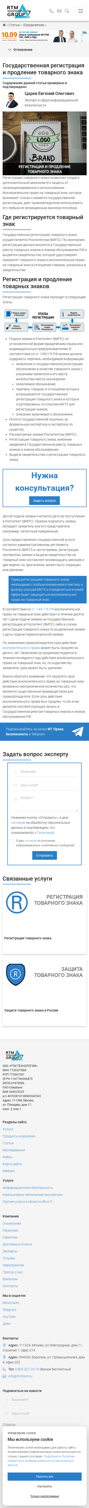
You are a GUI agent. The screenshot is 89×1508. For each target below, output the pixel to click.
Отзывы (9, 1258)
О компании (12, 1223)
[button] (68, 11)
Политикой (45, 833)
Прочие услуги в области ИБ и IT (27, 1202)
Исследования (14, 1150)
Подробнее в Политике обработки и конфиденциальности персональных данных (41, 1461)
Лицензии (10, 1230)
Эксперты (10, 1251)
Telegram (9, 1310)
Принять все (44, 1476)
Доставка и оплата (17, 1244)
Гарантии (10, 1237)
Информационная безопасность (28, 1188)
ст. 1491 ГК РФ (43, 609)
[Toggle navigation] (80, 11)
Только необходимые (44, 1496)
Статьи (8, 1143)
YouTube (9, 1317)
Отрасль (9, 1424)
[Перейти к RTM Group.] (4, 25)
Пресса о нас (13, 1272)
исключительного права (21, 648)
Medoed (8, 1171)
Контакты (10, 1286)
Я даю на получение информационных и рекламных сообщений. (45, 843)
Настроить (44, 1486)
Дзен (6, 1324)
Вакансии (10, 1279)
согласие (18, 822)
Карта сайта (12, 1164)
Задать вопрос (44, 501)
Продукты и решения (19, 1136)
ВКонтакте (11, 1303)
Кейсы (8, 1157)
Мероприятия (13, 1265)
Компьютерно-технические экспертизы (33, 1195)
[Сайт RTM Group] (19, 11)
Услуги (8, 1129)
